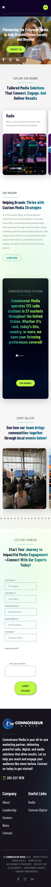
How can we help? (17, 663)
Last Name (10, 593)
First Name (10, 580)
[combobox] (11, 648)
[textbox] (10, 648)
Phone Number (12, 606)
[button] (45, 7)
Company (10, 631)
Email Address (12, 618)
